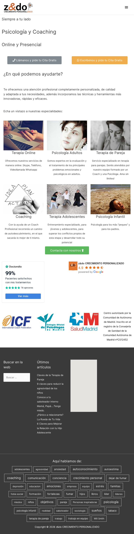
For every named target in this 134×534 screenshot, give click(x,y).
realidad (46, 510)
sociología (80, 510)
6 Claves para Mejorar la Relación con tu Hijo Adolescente (49, 428)
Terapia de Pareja (110, 153)
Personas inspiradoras (85, 502)
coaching (14, 478)
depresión (18, 486)
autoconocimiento (85, 469)
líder (106, 493)
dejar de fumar (118, 478)
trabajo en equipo (78, 518)
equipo (86, 486)
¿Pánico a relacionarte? (50, 414)
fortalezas (53, 494)
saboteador (62, 510)
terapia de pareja (39, 518)
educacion (34, 486)
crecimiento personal (87, 478)
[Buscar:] (16, 377)
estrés (100, 486)
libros (94, 493)
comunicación (37, 478)
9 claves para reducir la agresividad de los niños (50, 388)
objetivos (46, 502)
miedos (18, 502)
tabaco (112, 510)
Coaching (23, 217)
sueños (97, 510)
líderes (118, 494)
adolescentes (22, 469)
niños (31, 502)
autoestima (111, 469)
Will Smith (99, 518)
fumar (69, 494)
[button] (34, 60)
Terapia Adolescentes (67, 217)
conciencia (59, 478)
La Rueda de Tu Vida (48, 419)
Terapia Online (23, 153)
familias (115, 486)
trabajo (58, 518)
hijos (82, 493)
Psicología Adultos (67, 153)
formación (35, 493)
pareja (63, 502)
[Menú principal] (126, 7)
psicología (111, 502)
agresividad (42, 469)
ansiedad (60, 469)
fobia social (17, 494)
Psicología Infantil (110, 217)
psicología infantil (26, 510)
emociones (54, 486)
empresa (71, 486)
